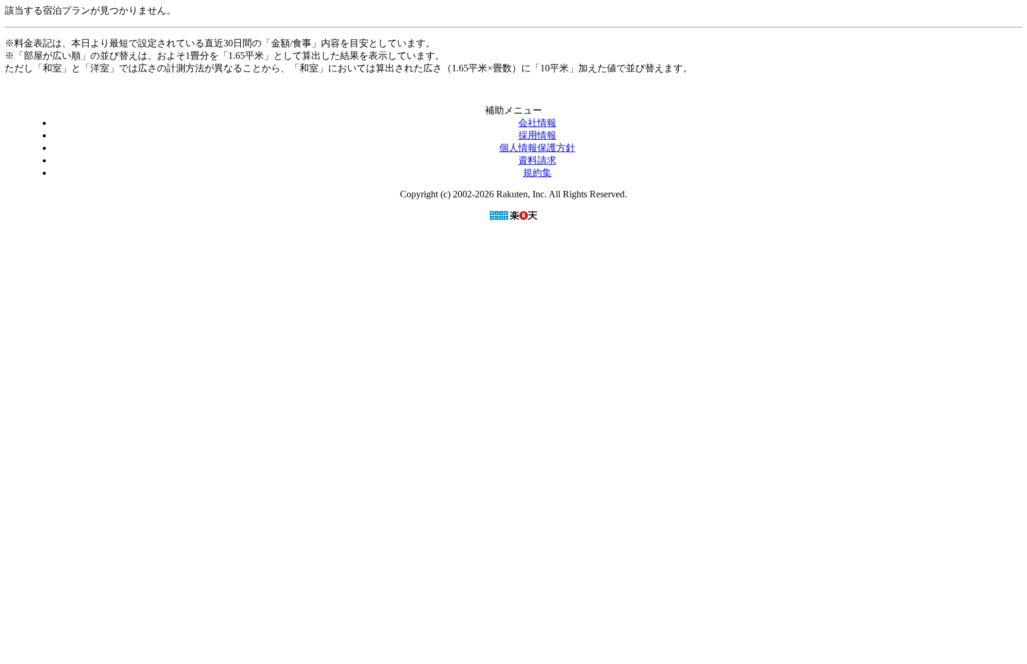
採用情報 (537, 135)
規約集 (537, 173)
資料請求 (537, 160)
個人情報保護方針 (537, 148)
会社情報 (537, 123)
